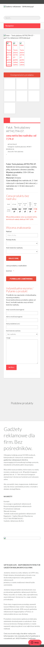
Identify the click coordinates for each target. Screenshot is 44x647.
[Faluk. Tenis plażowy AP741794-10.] (34, 96)
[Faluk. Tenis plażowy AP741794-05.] (9, 96)
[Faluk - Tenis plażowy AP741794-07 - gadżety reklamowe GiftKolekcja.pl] (15, 54)
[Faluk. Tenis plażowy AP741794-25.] (9, 108)
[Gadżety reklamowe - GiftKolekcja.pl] (19, 8)
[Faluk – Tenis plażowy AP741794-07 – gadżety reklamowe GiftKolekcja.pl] (9, 54)
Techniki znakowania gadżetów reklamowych (20, 514)
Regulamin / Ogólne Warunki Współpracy (18, 516)
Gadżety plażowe (20, 147)
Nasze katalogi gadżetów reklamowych (17, 506)
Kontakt (6, 501)
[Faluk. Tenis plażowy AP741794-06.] (22, 96)
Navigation (10, 26)
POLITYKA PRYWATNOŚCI (13, 518)
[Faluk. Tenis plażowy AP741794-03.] (34, 84)
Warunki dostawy (10, 511)
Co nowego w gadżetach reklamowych (17, 504)
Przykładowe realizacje (12, 509)
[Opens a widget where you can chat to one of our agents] (35, 643)
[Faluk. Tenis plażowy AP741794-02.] (22, 84)
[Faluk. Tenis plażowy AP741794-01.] (9, 84)
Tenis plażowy (18, 151)
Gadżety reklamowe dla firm (14, 521)
